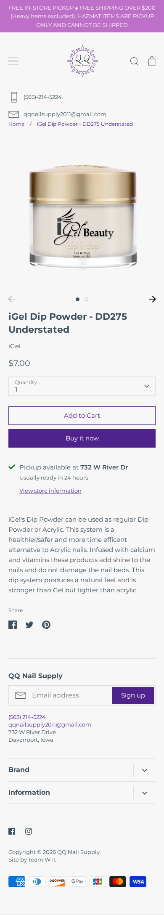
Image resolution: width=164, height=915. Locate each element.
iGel (14, 346)
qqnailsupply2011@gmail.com (49, 724)
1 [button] (77, 299)
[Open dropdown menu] (144, 770)
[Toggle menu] (13, 61)
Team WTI (41, 859)
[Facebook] (11, 831)
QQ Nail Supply (78, 852)
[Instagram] (28, 831)
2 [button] (86, 299)
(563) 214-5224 (27, 716)
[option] (82, 214)
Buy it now (82, 438)
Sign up (133, 695)
